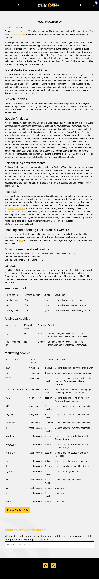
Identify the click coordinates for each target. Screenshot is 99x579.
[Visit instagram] (53, 565)
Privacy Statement (16, 208)
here (21, 240)
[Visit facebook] (45, 565)
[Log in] (80, 5)
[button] (6, 5)
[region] (49, 303)
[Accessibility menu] (96, 2)
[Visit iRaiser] (49, 574)
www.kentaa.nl (19, 34)
